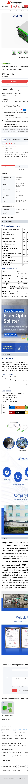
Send (14, 690)
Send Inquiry (14, 81)
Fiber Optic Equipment (6, 738)
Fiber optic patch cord (20, 735)
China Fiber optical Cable (21, 738)
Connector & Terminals (20, 10)
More (2, 773)
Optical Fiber (6, 752)
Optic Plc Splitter (17, 770)
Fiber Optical (21, 763)
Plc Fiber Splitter (6, 770)
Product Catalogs (22, 729)
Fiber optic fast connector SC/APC (8, 732)
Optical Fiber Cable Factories (9, 766)
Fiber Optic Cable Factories (9, 763)
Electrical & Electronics (10, 10)
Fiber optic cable (5, 735)
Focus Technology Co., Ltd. (18, 778)
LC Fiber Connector (7, 755)
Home (2, 10)
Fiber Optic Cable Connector (21, 755)
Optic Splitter (22, 766)
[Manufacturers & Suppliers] (14, 2)
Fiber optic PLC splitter (20, 732)
